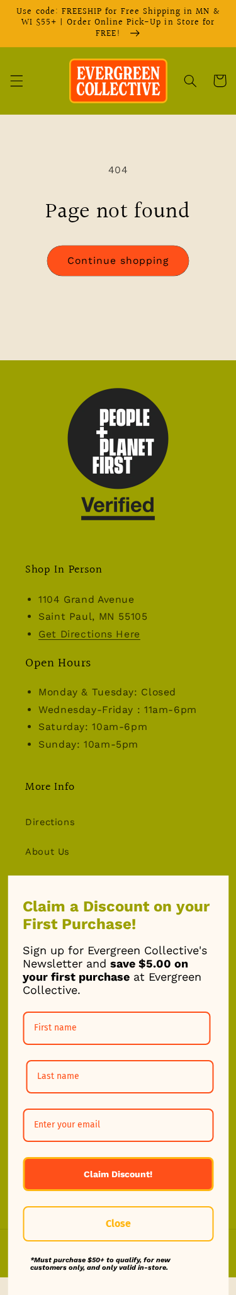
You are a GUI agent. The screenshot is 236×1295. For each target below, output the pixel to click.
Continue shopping (118, 260)
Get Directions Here (89, 634)
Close (118, 1223)
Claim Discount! (118, 1174)
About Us (47, 851)
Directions (50, 822)
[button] (16, 80)
